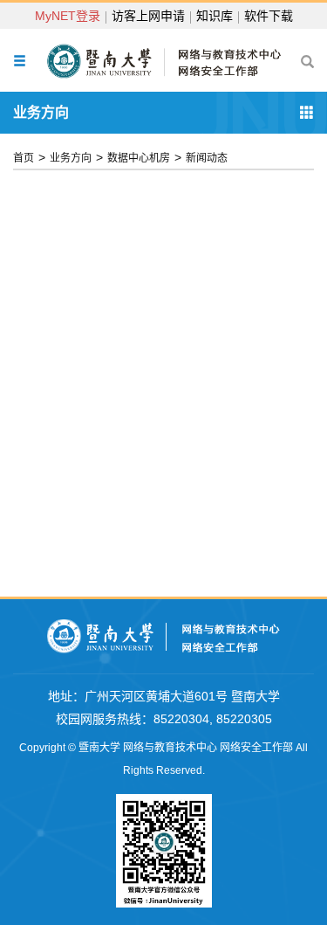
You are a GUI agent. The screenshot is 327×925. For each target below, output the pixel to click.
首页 (23, 158)
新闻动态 (207, 158)
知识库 (214, 16)
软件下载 (268, 16)
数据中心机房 (138, 158)
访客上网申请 (148, 16)
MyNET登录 (67, 16)
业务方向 (71, 158)
